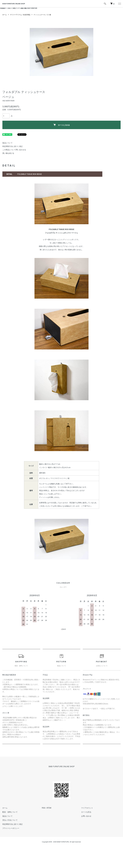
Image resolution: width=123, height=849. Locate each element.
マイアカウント (87, 808)
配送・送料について (10, 812)
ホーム (4, 15)
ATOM (49, 808)
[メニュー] (119, 3)
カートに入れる (64, 125)
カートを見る (86, 812)
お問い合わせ (86, 816)
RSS (43, 808)
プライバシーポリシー (10, 828)
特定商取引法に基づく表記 (12, 146)
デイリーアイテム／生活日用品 (20, 15)
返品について (7, 143)
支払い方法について (10, 820)
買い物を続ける (8, 153)
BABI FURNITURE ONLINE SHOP (13, 4)
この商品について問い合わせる (14, 149)
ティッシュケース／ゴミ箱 (42, 15)
